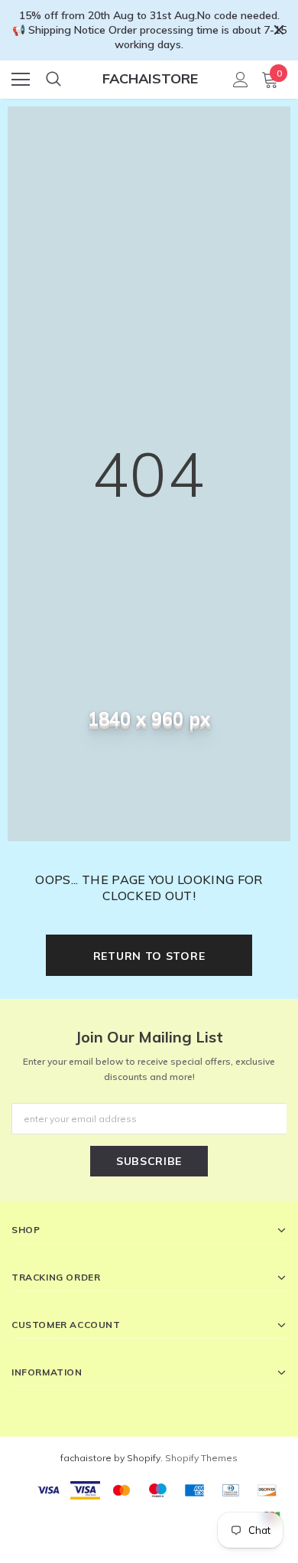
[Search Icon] (53, 79)
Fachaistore (150, 78)
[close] (279, 30)
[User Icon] (240, 79)
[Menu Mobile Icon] (20, 79)
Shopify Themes (201, 1457)
